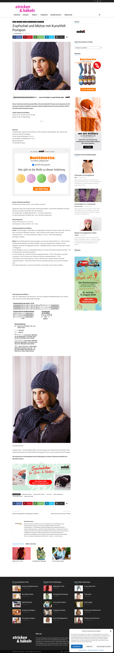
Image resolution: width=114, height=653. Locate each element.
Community (44, 15)
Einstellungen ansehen (104, 646)
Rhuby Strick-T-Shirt (17, 561)
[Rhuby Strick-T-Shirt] (21, 553)
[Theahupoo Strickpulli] (47, 612)
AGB (62, 651)
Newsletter (68, 15)
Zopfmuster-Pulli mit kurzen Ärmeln (61, 513)
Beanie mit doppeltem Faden (85, 233)
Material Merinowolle (18, 496)
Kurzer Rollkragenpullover (60, 618)
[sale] (88, 92)
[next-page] (16, 564)
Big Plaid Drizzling (27, 602)
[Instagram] (97, 1)
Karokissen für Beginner (28, 610)
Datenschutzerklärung (93, 650)
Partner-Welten (55, 15)
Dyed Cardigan (88, 602)
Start (13, 19)
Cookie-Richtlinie (83, 650)
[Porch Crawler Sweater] (61, 553)
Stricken (25, 15)
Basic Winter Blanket (27, 594)
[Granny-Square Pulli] (79, 588)
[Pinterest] (100, 1)
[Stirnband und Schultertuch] (79, 620)
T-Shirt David (87, 594)
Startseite (17, 15)
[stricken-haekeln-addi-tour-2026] (88, 310)
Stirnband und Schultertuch (91, 618)
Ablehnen (89, 646)
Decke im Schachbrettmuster (30, 586)
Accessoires (24, 19)
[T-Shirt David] (79, 596)
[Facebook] (95, 1)
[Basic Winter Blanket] (16, 596)
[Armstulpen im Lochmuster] (88, 195)
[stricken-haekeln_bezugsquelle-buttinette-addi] (41, 172)
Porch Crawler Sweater (58, 561)
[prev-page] (13, 564)
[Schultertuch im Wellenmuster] (79, 612)
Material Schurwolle (28, 496)
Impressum (101, 650)
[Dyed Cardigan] (79, 604)
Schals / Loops (40, 21)
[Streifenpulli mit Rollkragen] (41, 553)
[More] (67, 37)
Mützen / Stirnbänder (32, 21)
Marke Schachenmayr (58, 494)
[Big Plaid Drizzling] (16, 604)
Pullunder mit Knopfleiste (84, 175)
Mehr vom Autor (31, 544)
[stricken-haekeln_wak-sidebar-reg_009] (88, 150)
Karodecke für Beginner (28, 618)
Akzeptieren (76, 646)
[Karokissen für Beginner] (16, 612)
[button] (110, 631)
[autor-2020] (81, 37)
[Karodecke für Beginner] (16, 620)
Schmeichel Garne (79, 206)
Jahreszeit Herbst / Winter (39, 494)
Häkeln (34, 15)
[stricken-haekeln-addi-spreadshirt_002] (41, 477)
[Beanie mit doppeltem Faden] (88, 224)
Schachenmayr (18, 33)
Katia (76, 177)
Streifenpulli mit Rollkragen (39, 561)
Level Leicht (49, 494)
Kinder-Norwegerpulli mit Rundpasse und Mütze (25, 513)
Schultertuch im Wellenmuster (92, 610)
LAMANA (77, 235)
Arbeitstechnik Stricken (27, 494)
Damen (18, 19)
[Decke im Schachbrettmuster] (16, 588)
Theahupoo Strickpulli (59, 610)
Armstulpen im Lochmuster (85, 204)
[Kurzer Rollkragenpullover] (47, 620)
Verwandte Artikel (18, 544)
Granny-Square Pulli (89, 586)
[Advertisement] (41, 124)
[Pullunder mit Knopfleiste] (88, 166)
